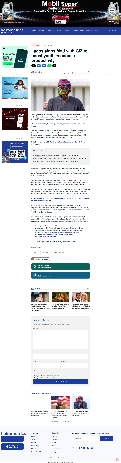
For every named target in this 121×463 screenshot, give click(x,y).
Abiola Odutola (36, 72)
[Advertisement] (106, 57)
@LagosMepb (40, 234)
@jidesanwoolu (64, 232)
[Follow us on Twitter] (11, 32)
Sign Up (106, 439)
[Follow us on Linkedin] (5, 32)
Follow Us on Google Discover (81, 73)
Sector (53, 446)
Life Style (54, 452)
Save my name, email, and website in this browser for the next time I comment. (56, 371)
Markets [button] (59, 30)
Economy (54, 440)
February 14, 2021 (69, 241)
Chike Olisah (46, 419)
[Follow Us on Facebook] (80, 448)
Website (64, 361)
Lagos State (45, 252)
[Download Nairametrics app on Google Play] (12, 439)
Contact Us (34, 443)
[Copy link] (54, 65)
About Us (33, 440)
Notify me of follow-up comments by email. (47, 376)
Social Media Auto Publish (53, 462)
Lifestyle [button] (88, 30)
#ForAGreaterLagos (65, 234)
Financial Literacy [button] (78, 30)
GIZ (35, 252)
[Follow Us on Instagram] (88, 448)
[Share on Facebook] (39, 65)
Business (38, 41)
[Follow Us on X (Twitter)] (92, 448)
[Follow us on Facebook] (2, 32)
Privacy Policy (35, 446)
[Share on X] (33, 65)
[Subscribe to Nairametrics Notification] (117, 459)
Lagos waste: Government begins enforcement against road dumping (56, 161)
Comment (36, 328)
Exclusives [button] (41, 30)
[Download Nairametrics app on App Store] (12, 446)
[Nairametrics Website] (12, 30)
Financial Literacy (57, 449)
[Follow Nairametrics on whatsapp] (15, 152)
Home (34, 30)
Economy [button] (50, 30)
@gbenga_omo (51, 234)
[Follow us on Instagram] (8, 32)
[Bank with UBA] (15, 119)
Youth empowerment (58, 252)
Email (35, 361)
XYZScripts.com (69, 462)
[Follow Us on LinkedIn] (84, 448)
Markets (54, 443)
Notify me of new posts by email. (44, 378)
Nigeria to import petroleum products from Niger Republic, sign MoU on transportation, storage (60, 199)
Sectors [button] (67, 30)
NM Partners (34, 449)
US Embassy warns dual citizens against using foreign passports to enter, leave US (61, 158)
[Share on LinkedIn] (44, 65)
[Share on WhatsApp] (49, 65)
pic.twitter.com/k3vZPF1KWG (46, 236)
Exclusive (54, 437)
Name (35, 352)
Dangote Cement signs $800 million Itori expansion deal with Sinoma (57, 156)
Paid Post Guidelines (37, 452)
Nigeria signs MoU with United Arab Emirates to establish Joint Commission (58, 143)
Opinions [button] (97, 30)
